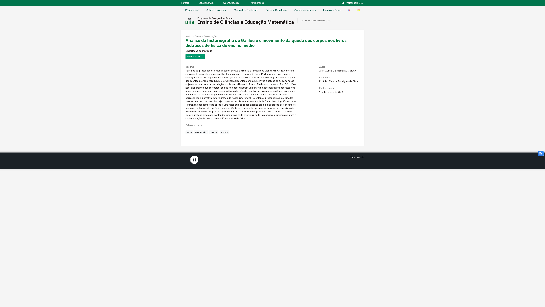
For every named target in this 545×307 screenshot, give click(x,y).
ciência (213, 132)
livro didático (201, 132)
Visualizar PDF (195, 56)
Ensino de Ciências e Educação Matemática (245, 22)
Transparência (256, 2)
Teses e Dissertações (206, 36)
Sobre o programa (216, 10)
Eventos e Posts (331, 10)
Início (188, 36)
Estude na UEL (206, 2)
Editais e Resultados (276, 10)
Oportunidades (231, 2)
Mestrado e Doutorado (246, 10)
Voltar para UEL (354, 2)
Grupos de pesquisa (305, 10)
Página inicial (192, 10)
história (224, 132)
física (189, 132)
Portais (185, 2)
